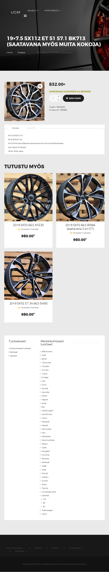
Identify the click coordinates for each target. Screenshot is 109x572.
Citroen (45, 370)
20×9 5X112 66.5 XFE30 (28, 225)
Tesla (44, 484)
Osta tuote (75, 98)
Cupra (44, 373)
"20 (44, 499)
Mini (43, 433)
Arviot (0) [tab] (31, 128)
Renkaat (13, 352)
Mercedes (46, 429)
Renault (45, 458)
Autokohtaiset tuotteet (20, 348)
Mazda (45, 425)
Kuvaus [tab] (15, 128)
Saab (44, 466)
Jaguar (45, 399)
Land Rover (47, 414)
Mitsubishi (46, 436)
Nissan (45, 444)
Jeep (44, 403)
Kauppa (21, 52)
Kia (43, 407)
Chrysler (45, 366)
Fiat (43, 381)
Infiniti (44, 396)
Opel (44, 447)
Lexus (44, 418)
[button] (40, 86)
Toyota (45, 488)
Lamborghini (47, 410)
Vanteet (60, 107)
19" (44, 506)
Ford (44, 385)
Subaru (45, 477)
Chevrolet (46, 362)
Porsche (45, 455)
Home (10, 52)
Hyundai (45, 392)
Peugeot (46, 451)
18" (44, 503)
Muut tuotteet (48, 440)
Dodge (45, 377)
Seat (44, 469)
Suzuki (45, 481)
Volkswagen (47, 510)
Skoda (45, 473)
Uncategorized (49, 492)
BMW (44, 359)
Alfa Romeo (47, 351)
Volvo (44, 514)
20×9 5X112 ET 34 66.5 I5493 (28, 303)
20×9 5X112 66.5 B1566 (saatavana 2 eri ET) (80, 226)
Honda (45, 388)
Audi (44, 355)
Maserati (46, 421)
